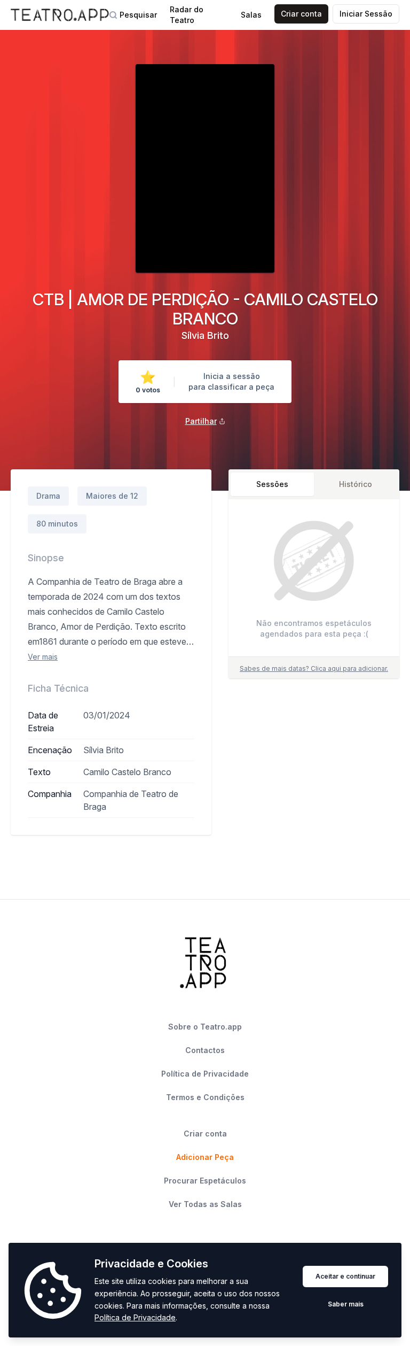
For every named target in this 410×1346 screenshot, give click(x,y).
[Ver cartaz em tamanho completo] (205, 168)
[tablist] (313, 484)
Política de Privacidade (135, 1317)
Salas (251, 14)
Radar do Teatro (186, 15)
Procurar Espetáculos (205, 1180)
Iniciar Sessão (366, 13)
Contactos (205, 1050)
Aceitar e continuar (345, 1276)
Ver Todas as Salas (205, 1204)
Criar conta (301, 13)
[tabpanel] (313, 580)
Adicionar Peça (205, 1157)
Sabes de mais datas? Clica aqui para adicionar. (314, 668)
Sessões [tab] (272, 484)
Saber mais (346, 1304)
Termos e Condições (205, 1097)
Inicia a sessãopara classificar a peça (231, 381)
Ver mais (43, 656)
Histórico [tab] (355, 484)
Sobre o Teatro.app (205, 1026)
